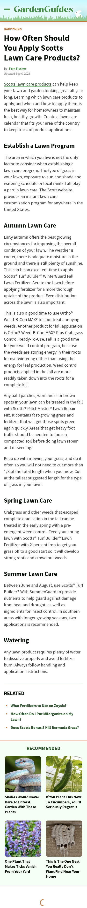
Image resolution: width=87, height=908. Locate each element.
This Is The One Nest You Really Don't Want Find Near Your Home (63, 869)
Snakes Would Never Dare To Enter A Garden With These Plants (22, 804)
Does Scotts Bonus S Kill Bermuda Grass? (45, 727)
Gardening (13, 29)
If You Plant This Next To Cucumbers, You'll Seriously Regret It (63, 802)
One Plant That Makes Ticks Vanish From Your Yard (20, 866)
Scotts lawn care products (27, 84)
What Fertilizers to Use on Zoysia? (38, 705)
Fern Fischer (17, 69)
